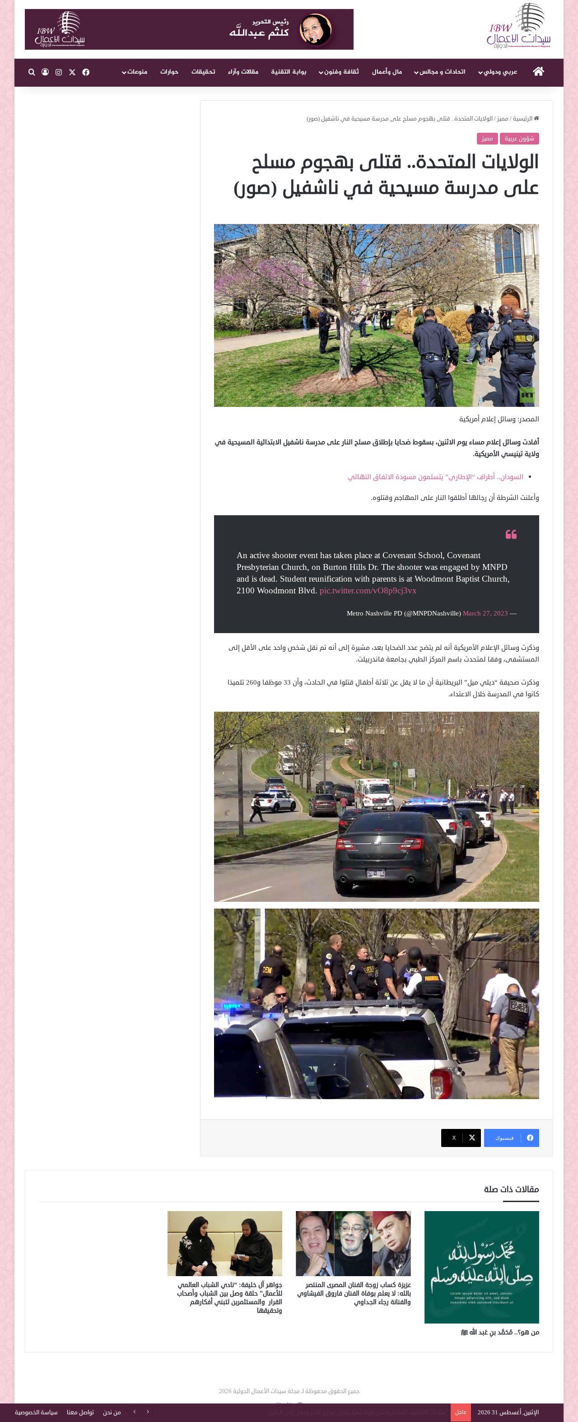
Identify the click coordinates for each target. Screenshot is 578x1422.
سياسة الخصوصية (36, 1412)
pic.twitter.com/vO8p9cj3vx (368, 590)
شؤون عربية (519, 139)
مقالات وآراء (243, 72)
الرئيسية (523, 119)
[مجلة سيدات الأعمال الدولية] (519, 26)
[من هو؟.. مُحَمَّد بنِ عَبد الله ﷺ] (482, 1267)
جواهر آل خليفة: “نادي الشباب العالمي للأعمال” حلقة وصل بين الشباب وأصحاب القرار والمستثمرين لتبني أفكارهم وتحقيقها (229, 1298)
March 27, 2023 (485, 613)
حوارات (169, 72)
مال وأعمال (387, 72)
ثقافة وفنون (341, 72)
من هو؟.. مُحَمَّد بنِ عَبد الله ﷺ (500, 1332)
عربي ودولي (500, 72)
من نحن (112, 1412)
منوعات (137, 72)
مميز (502, 119)
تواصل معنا (80, 1412)
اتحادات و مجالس (443, 72)
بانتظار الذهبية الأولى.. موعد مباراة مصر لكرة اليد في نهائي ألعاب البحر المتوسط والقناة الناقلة (329, 1412)
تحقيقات (203, 72)
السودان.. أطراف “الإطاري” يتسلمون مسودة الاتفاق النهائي (435, 477)
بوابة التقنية (289, 72)
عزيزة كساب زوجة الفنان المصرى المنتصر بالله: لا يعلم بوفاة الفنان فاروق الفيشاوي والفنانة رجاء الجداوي (354, 1293)
